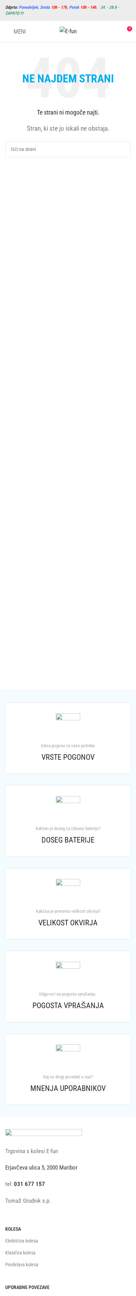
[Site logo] (68, 30)
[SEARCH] (123, 149)
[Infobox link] (68, 738)
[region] (68, 1236)
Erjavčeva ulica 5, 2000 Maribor (41, 1167)
